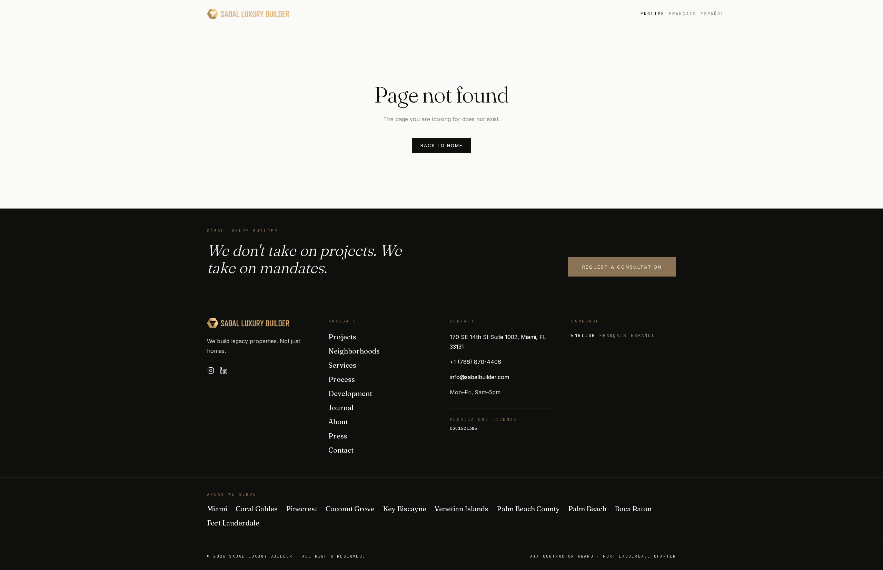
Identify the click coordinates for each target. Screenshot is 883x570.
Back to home (441, 145)
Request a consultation (622, 267)
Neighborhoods (372, 14)
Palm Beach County (528, 508)
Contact (341, 450)
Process (460, 14)
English (653, 14)
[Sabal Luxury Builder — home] (248, 14)
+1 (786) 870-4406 (475, 361)
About (614, 14)
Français (682, 14)
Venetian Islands (461, 508)
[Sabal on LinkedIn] (224, 370)
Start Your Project (774, 14)
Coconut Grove (350, 508)
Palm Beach (587, 508)
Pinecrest (301, 508)
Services (422, 14)
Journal (550, 14)
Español (713, 14)
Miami (217, 508)
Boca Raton (633, 508)
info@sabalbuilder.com (479, 377)
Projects (321, 14)
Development (506, 14)
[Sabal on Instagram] (211, 370)
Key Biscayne (404, 508)
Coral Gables (257, 508)
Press (584, 14)
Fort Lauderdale (233, 523)
